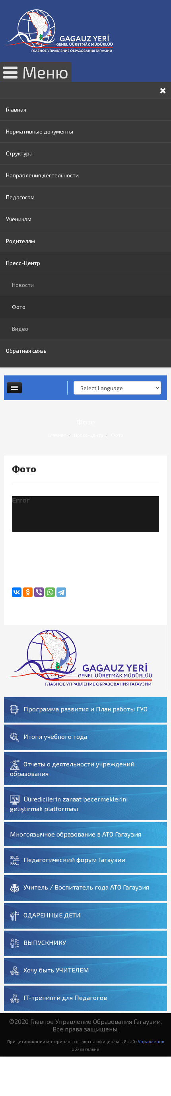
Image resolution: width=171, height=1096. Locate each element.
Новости (23, 284)
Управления (151, 1041)
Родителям (20, 241)
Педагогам (20, 197)
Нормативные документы (39, 131)
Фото (18, 306)
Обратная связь (26, 350)
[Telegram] (61, 592)
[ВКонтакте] (16, 592)
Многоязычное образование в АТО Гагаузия (75, 834)
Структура (19, 153)
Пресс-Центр (23, 262)
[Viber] (39, 592)
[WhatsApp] (50, 592)
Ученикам (18, 219)
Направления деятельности (42, 175)
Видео (20, 328)
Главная (16, 109)
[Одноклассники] (28, 592)
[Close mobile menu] (163, 90)
